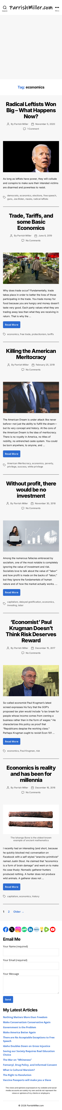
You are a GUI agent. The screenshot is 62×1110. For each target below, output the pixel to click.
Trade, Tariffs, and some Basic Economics (31, 221)
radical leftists (40, 199)
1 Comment (33, 128)
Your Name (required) (15, 946)
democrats (13, 195)
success (22, 466)
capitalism (12, 601)
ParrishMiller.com (35, 1105)
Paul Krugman (27, 750)
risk (38, 750)
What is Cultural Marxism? (19, 1070)
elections (37, 195)
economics (25, 195)
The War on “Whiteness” (17, 1059)
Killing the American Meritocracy (31, 354)
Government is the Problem (19, 1027)
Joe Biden (19, 199)
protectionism (39, 334)
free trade (25, 334)
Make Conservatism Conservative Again (27, 1022)
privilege (11, 466)
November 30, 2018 (45, 503)
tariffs (50, 334)
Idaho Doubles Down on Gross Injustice (26, 1046)
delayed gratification (30, 601)
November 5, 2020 (45, 124)
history (35, 896)
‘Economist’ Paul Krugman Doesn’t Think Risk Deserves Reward (31, 631)
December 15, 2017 (45, 648)
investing (12, 605)
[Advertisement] (31, 47)
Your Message (11, 974)
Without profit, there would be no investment (31, 489)
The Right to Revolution (17, 1075)
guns (9, 199)
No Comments (33, 240)
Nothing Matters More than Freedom (25, 1017)
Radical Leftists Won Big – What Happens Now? (31, 110)
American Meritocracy (19, 463)
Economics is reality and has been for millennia (31, 773)
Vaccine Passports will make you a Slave (27, 1080)
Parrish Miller (21, 124)
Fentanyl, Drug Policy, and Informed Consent (30, 1065)
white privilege (35, 466)
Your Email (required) (15, 960)
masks (28, 199)
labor (20, 605)
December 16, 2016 (45, 787)
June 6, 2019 (45, 235)
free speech (49, 195)
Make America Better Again (19, 1032)
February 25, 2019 (45, 364)
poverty (49, 463)
